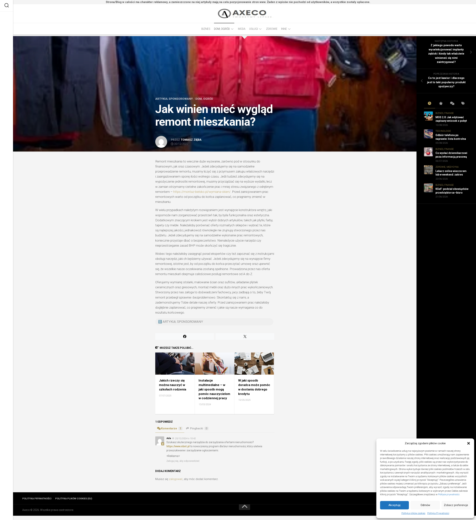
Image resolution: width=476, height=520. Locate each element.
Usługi (253, 28)
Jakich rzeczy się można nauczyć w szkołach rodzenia (172, 385)
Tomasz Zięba (191, 139)
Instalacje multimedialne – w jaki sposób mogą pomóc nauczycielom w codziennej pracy (214, 389)
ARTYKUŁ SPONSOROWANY (174, 99)
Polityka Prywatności (438, 513)
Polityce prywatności (448, 494)
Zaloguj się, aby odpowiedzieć (183, 461)
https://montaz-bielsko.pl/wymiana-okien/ (202, 192)
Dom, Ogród (222, 28)
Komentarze (171, 428)
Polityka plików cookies (413, 513)
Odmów (425, 505)
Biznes (205, 28)
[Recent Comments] (451, 104)
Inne (284, 28)
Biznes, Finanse (444, 113)
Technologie (443, 131)
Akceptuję (394, 505)
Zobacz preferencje (456, 505)
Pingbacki (198, 428)
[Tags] (463, 104)
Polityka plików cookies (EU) (73, 498)
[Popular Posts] (440, 104)
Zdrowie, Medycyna (447, 167)
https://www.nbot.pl (178, 446)
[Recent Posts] (429, 104)
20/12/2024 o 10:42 (185, 438)
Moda (241, 28)
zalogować (176, 479)
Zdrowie (271, 28)
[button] (468, 443)
